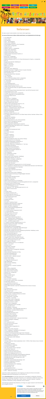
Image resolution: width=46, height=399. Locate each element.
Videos (33, 5)
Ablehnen (37, 395)
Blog (15, 7)
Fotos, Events (24, 5)
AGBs (11, 396)
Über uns (15, 5)
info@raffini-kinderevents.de (44, 2)
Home (6, 5)
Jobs (24, 7)
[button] (43, 386)
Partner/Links (33, 7)
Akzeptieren (23, 395)
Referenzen (6, 7)
